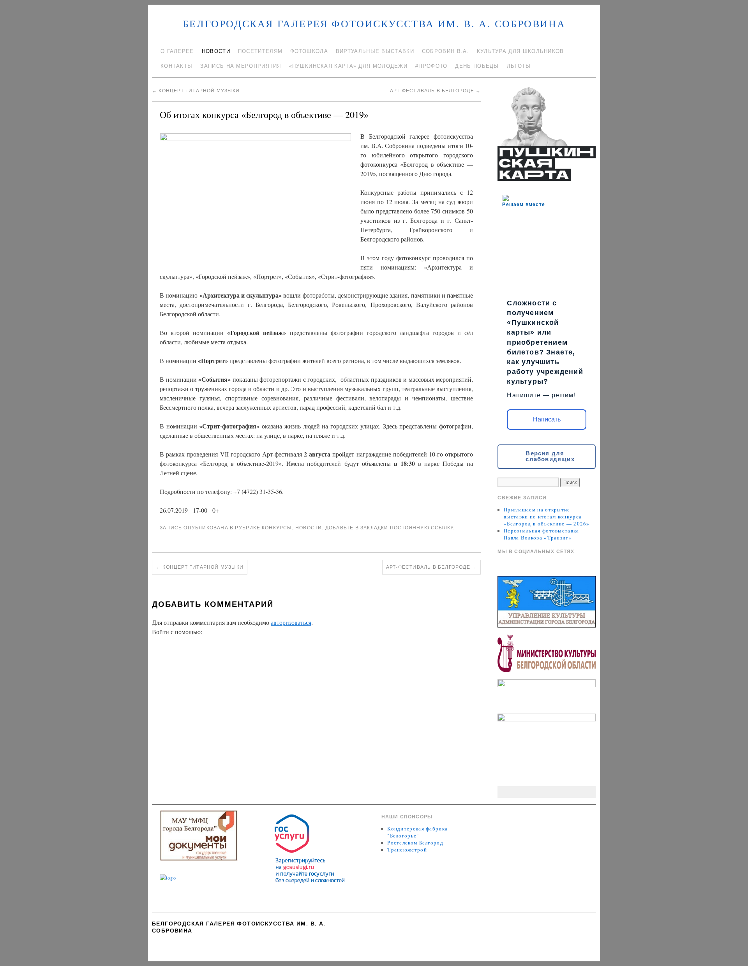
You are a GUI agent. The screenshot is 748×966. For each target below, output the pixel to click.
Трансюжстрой (407, 849)
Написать (547, 419)
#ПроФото (431, 66)
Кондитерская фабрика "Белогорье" (417, 832)
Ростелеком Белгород (415, 842)
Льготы (519, 66)
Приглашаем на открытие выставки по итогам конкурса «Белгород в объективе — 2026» (547, 516)
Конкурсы (277, 528)
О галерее (177, 51)
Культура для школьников (520, 51)
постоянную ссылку (421, 528)
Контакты (176, 66)
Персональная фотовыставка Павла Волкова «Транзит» (541, 534)
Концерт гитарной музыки (196, 90)
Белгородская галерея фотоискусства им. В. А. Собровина (374, 23)
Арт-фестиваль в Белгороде (435, 90)
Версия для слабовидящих (550, 456)
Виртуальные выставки (375, 51)
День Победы (477, 66)
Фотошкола (309, 51)
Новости (216, 51)
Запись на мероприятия (240, 66)
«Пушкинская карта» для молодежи (348, 66)
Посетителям (260, 51)
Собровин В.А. (445, 51)
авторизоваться (291, 622)
